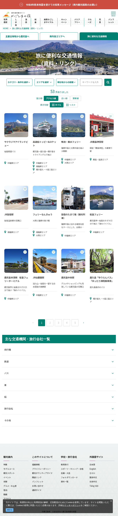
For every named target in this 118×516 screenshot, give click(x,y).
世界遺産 (5, 21)
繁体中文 (93, 477)
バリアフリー (77, 21)
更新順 (76, 98)
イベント (7, 477)
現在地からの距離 (65, 82)
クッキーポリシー (72, 505)
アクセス (7, 498)
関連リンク (36, 477)
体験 (5, 481)
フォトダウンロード (69, 477)
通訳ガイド (36, 490)
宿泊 (5, 490)
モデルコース (9, 468)
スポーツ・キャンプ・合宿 (72, 468)
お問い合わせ (37, 485)
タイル (58, 104)
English (93, 468)
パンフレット (111, 21)
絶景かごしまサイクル (48, 21)
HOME (5, 28)
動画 (5, 494)
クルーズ (90, 21)
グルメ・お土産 (10, 485)
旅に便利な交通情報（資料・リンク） (28, 28)
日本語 (92, 464)
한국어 (92, 473)
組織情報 (36, 464)
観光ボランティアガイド (42, 473)
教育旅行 (64, 464)
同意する (9, 510)
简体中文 (93, 481)
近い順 (64, 98)
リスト (73, 104)
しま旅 (16, 22)
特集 (5, 464)
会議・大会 (65, 473)
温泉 (26, 21)
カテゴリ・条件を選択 (18, 82)
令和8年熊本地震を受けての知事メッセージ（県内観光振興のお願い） (62, 4)
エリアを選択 (43, 82)
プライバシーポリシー (41, 468)
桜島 (35, 21)
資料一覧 (64, 481)
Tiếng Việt (94, 485)
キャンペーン (64, 21)
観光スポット (9, 473)
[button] (59, 352)
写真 (100, 21)
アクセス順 (51, 98)
